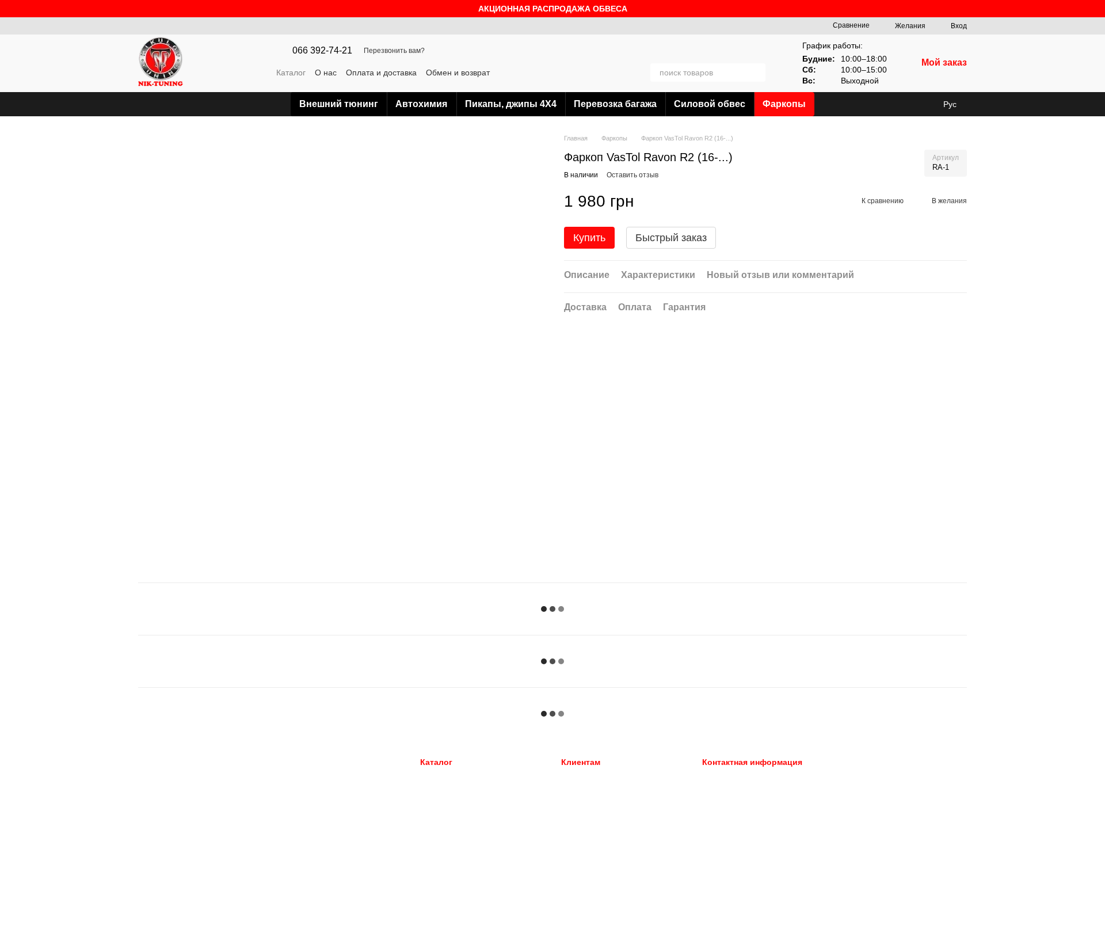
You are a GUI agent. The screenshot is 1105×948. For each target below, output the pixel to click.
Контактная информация (603, 849)
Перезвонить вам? (394, 51)
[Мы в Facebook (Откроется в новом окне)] (606, 72)
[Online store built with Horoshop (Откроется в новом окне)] (182, 934)
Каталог (291, 72)
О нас (326, 72)
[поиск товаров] (756, 72)
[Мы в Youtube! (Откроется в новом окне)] (620, 72)
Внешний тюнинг (338, 104)
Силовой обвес (709, 104)
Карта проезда (864, 848)
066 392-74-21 (322, 50)
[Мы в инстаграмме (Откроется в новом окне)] (634, 72)
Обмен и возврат (458, 72)
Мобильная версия (180, 779)
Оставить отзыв (632, 175)
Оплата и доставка (381, 72)
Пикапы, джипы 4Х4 (511, 104)
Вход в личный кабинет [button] (602, 778)
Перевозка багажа (615, 104)
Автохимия (421, 104)
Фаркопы (784, 104)
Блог (569, 863)
